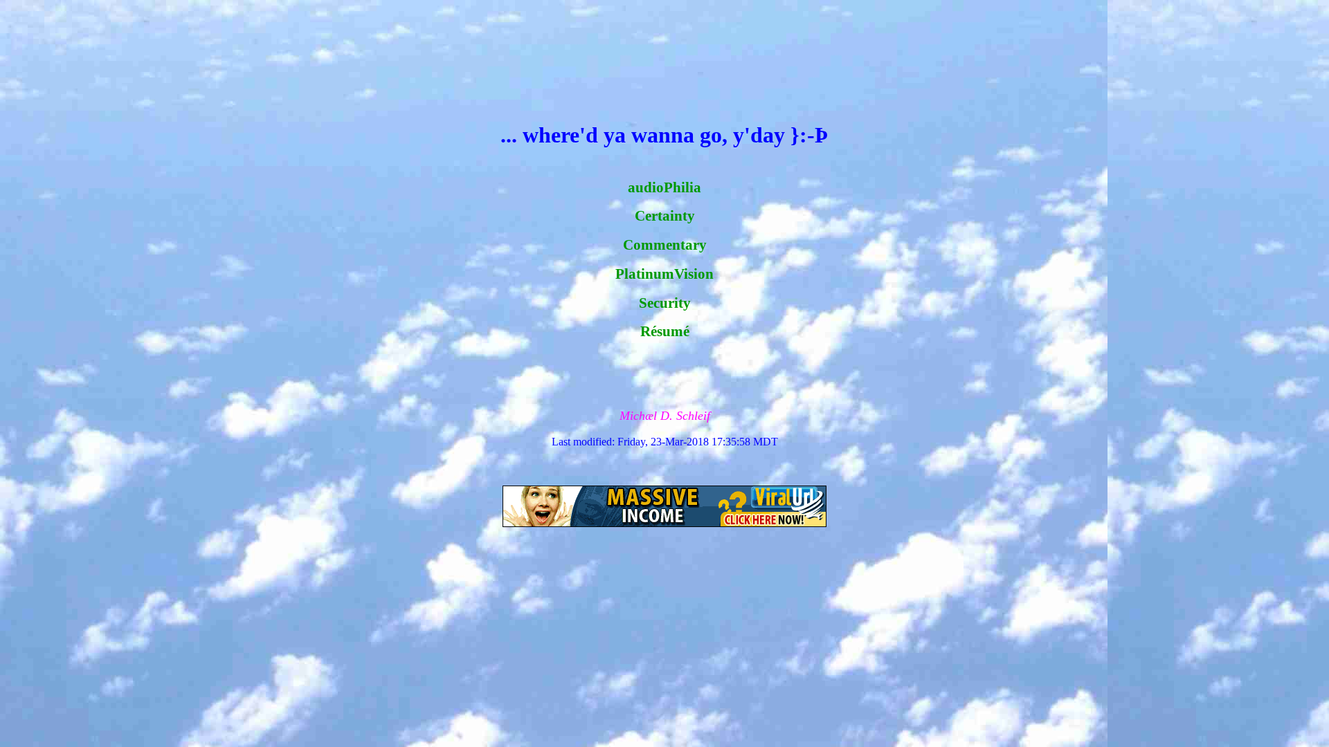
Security (665, 303)
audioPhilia (664, 187)
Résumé (664, 331)
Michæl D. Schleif (665, 416)
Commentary (665, 244)
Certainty (665, 215)
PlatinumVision (664, 274)
